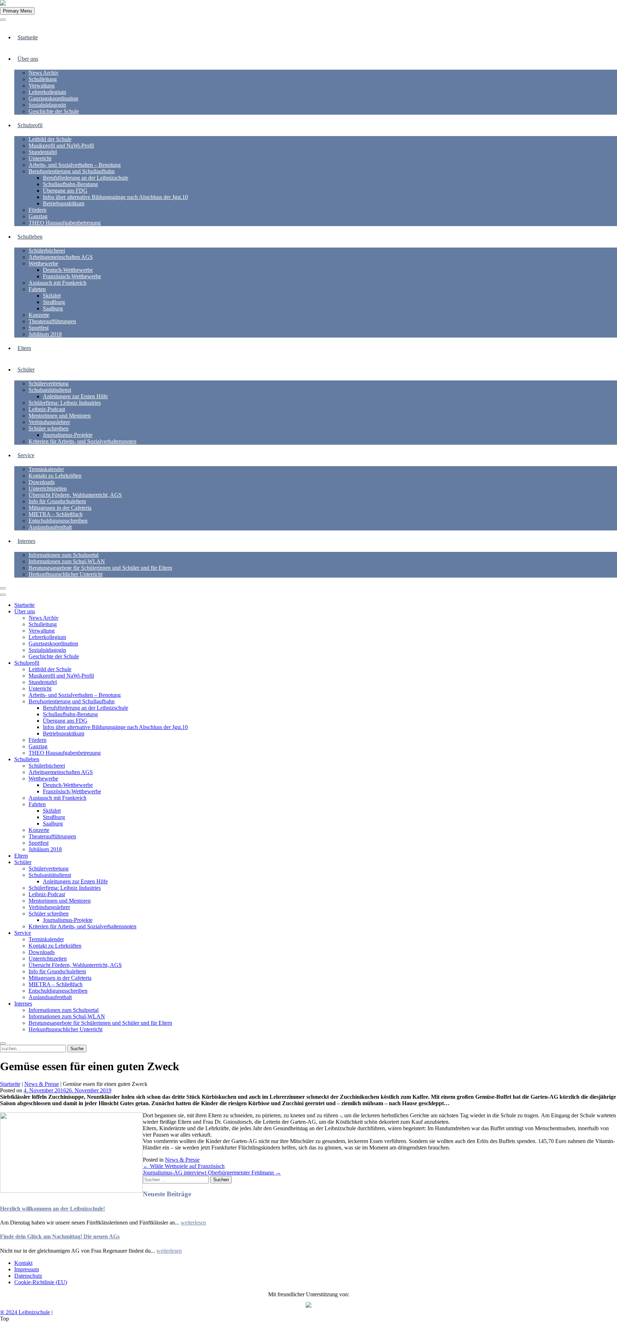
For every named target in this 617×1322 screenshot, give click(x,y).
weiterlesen (193, 1222)
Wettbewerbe (43, 263)
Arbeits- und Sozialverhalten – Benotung (75, 165)
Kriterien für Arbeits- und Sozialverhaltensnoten (82, 441)
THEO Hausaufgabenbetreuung (65, 223)
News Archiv (44, 73)
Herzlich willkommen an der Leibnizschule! (52, 1209)
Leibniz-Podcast (47, 409)
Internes (26, 541)
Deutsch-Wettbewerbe (68, 270)
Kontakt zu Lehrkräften (55, 476)
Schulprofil (29, 125)
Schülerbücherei (47, 251)
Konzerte (39, 315)
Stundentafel (43, 152)
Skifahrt (52, 296)
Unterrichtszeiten (48, 488)
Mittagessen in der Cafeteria (60, 508)
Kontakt (23, 1263)
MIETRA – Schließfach (55, 514)
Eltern (24, 348)
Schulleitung (43, 79)
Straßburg (54, 302)
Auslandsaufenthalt (50, 527)
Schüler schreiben (49, 428)
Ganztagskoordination (53, 98)
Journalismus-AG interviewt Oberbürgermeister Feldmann (212, 1172)
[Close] (3, 588)
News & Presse (41, 1084)
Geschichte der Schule (54, 111)
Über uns (27, 59)
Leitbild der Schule (50, 139)
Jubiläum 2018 (45, 334)
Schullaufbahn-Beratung (70, 184)
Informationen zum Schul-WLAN (67, 561)
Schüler (26, 369)
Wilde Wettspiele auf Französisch (184, 1166)
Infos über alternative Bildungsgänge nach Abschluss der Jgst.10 (115, 197)
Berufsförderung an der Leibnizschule (85, 178)
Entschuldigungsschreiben (58, 521)
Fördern (37, 210)
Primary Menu (17, 11)
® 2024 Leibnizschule (25, 1312)
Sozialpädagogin (47, 105)
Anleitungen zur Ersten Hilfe (75, 396)
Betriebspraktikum (63, 203)
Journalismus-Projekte (67, 435)
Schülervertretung (49, 383)
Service (25, 455)
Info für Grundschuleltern (57, 501)
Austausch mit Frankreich (57, 283)
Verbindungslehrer (49, 422)
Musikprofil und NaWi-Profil (61, 146)
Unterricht (40, 158)
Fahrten (37, 289)
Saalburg (53, 308)
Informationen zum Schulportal (64, 555)
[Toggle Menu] (3, 20)
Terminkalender (46, 469)
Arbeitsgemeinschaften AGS (61, 257)
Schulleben (29, 237)
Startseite (27, 37)
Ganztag (38, 216)
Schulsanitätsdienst (50, 390)
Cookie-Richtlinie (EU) (40, 1282)
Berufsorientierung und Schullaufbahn (72, 171)
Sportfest (39, 328)
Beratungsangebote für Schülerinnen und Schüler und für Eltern (100, 568)
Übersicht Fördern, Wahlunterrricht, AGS (75, 495)
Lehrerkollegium (47, 92)
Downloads (42, 482)
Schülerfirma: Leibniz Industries (65, 403)
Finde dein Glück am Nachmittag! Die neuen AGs (60, 1236)
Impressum (26, 1269)
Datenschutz (28, 1276)
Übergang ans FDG (65, 191)
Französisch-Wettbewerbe (72, 276)
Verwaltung (42, 86)
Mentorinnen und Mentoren (60, 416)
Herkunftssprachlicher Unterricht (65, 574)
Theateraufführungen (52, 321)
